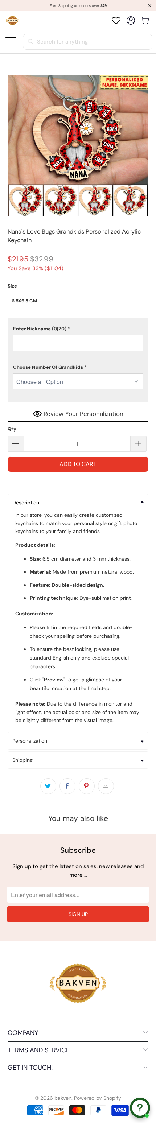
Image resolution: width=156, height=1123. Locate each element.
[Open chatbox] (140, 1108)
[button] (78, 329)
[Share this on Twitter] (48, 786)
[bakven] (12, 20)
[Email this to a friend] (106, 786)
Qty (12, 429)
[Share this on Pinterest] (87, 786)
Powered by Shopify (97, 1098)
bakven (62, 1098)
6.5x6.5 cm (24, 301)
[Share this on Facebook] (67, 786)
